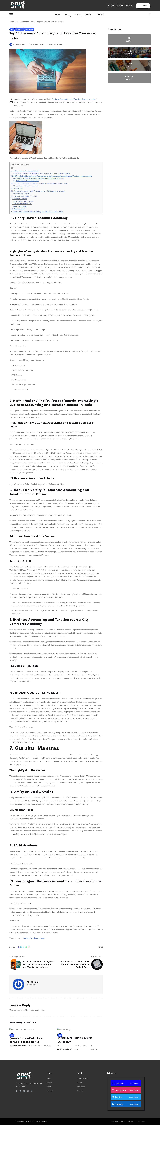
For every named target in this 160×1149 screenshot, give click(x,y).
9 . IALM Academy (18, 209)
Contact (100, 14)
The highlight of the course (24, 201)
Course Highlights (21, 206)
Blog (67, 14)
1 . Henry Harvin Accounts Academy (25, 171)
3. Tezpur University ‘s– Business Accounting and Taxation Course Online (40, 183)
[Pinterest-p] (32, 1091)
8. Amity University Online (22, 204)
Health (129, 65)
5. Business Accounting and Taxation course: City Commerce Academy (38, 191)
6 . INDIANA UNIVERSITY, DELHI (24, 196)
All (129, 39)
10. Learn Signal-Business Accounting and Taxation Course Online (38, 211)
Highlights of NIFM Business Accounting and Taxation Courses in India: (39, 178)
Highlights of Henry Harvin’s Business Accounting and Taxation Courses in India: (42, 173)
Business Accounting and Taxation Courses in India (73, 99)
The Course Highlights (22, 194)
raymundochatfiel (19, 1046)
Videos (77, 14)
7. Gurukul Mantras (19, 199)
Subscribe (143, 5)
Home (57, 14)
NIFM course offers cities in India (27, 181)
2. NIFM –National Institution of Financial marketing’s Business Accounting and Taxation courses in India (52, 176)
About (88, 14)
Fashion (129, 52)
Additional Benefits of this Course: (26, 186)
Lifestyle (129, 77)
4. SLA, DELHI (17, 188)
